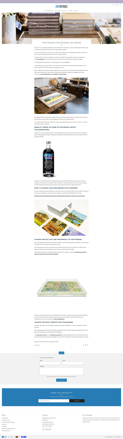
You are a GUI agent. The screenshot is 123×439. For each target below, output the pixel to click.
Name (41, 360)
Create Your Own (6, 420)
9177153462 (45, 420)
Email (63, 360)
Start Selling (5, 418)
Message (42, 366)
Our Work (70, 10)
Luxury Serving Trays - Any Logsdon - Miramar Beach (53, 74)
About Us (65, 10)
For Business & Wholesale (8, 422)
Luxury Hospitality (49, 10)
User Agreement (6, 430)
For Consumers (58, 10)
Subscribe (77, 400)
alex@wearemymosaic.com (49, 418)
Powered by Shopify (109, 436)
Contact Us (75, 10)
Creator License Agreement (8, 428)
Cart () (117, 4)
